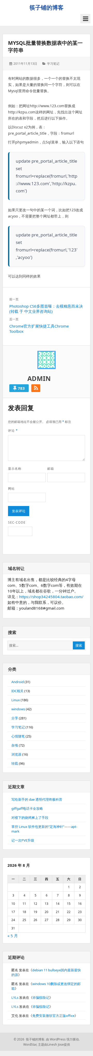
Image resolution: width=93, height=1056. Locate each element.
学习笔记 (53, 63)
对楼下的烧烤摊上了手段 (29, 817)
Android (17, 681)
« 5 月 (12, 935)
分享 (14, 718)
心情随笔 (18, 736)
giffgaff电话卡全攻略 (27, 808)
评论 (13, 430)
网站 (11, 488)
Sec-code (17, 522)
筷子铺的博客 (46, 7)
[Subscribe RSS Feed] (35, 388)
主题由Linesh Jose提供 (54, 1044)
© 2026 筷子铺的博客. (29, 1039)
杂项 (14, 745)
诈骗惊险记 (41, 997)
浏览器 (16, 754)
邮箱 (50, 468)
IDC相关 (17, 691)
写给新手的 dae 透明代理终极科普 (36, 799)
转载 (14, 763)
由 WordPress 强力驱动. (63, 1039)
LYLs (14, 997)
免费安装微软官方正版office (53, 1015)
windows (18, 709)
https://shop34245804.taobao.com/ (51, 596)
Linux (15, 700)
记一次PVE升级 (22, 840)
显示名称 (14, 468)
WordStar (29, 1044)
